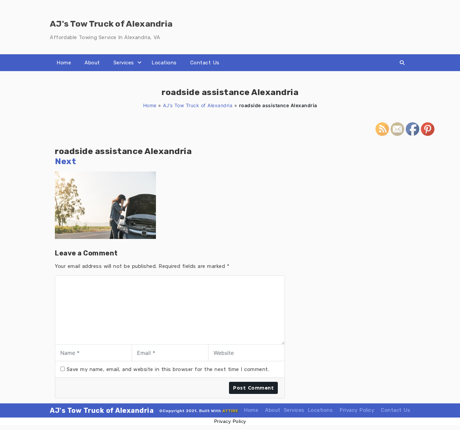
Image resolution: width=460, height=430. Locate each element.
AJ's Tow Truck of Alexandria (102, 410)
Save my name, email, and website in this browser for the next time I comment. (168, 369)
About (92, 63)
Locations (164, 63)
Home (64, 63)
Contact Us (205, 63)
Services (123, 63)
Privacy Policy (356, 410)
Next (65, 161)
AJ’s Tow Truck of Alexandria (197, 105)
